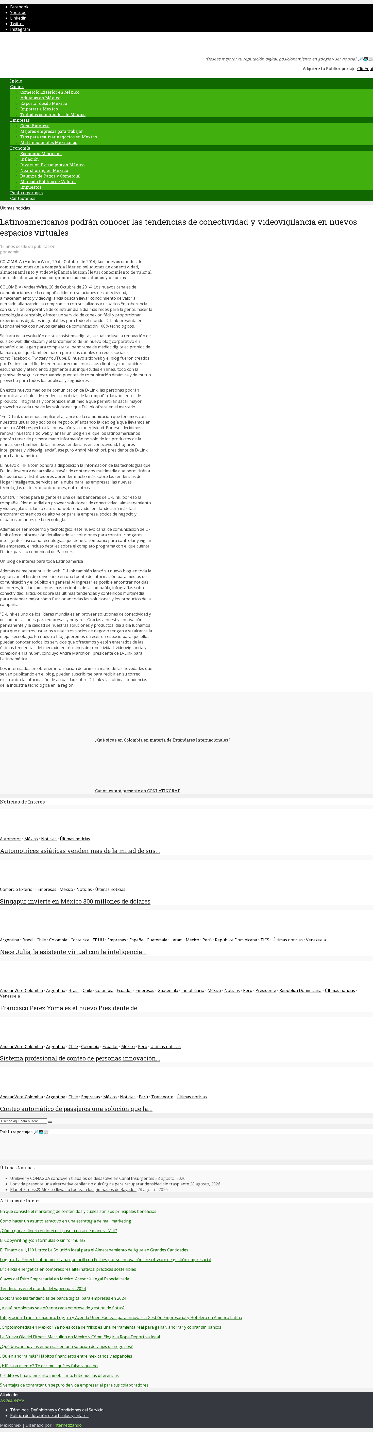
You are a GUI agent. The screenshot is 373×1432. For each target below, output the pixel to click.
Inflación (29, 159)
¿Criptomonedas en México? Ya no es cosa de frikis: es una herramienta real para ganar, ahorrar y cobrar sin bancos (110, 1327)
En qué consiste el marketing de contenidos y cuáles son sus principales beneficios (78, 1211)
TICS (264, 940)
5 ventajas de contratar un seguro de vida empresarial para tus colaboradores (74, 1385)
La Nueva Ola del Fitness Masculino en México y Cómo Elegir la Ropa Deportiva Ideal (80, 1337)
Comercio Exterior (17, 889)
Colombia (58, 940)
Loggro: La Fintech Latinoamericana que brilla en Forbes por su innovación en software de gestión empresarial (105, 1259)
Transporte (162, 1097)
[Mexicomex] (34, 45)
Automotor (10, 839)
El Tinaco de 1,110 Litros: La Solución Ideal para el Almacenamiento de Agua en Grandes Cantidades (94, 1250)
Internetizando (67, 1425)
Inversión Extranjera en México (52, 164)
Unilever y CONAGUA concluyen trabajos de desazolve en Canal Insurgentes (82, 1178)
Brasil (27, 940)
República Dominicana (236, 940)
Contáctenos (22, 198)
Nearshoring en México (44, 170)
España (136, 940)
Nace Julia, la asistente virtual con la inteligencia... (73, 952)
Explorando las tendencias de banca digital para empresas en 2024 (63, 1298)
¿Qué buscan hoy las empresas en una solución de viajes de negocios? (66, 1346)
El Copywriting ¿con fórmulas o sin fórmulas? (43, 1240)
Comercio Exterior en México (49, 92)
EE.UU (98, 940)
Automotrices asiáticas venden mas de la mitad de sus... (80, 851)
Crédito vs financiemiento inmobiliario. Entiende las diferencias (59, 1375)
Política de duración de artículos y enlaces (49, 1415)
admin (14, 252)
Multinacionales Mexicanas (48, 142)
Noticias (49, 839)
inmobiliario (192, 990)
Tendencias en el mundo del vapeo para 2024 (43, 1288)
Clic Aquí (365, 68)
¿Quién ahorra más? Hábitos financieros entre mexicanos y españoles (66, 1356)
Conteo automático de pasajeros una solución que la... (76, 1109)
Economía (20, 148)
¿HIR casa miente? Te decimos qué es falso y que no (49, 1366)
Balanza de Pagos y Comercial (50, 176)
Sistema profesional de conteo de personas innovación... (80, 1058)
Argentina (9, 940)
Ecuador (124, 990)
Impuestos (30, 187)
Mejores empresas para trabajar (51, 131)
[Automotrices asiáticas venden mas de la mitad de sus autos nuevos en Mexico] (18, 833)
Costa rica (80, 940)
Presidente (266, 990)
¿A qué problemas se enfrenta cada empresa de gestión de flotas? (62, 1308)
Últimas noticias (15, 208)
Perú (207, 940)
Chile (41, 940)
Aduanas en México (40, 97)
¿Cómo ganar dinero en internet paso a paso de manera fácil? (58, 1230)
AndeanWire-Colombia (21, 990)
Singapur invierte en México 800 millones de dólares (75, 901)
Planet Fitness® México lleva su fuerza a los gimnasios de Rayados (73, 1189)
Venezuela (316, 940)
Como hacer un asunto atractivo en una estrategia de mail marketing (65, 1221)
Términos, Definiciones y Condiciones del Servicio (57, 1410)
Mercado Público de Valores (48, 181)
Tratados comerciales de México (53, 114)
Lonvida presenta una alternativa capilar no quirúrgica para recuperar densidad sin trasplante (99, 1184)
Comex (17, 86)
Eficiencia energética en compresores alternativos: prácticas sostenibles (68, 1269)
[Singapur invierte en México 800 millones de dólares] (18, 884)
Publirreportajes (26, 192)
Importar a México (39, 108)
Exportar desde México (43, 103)
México (31, 839)
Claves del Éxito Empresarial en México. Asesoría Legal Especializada (64, 1279)
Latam (176, 940)
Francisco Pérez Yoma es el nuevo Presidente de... (71, 1008)
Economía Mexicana (41, 153)
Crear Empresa (34, 125)
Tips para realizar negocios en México (58, 136)
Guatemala (157, 940)
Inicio (16, 81)
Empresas (20, 120)
